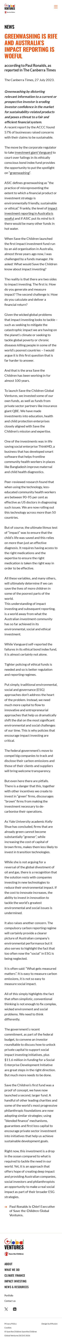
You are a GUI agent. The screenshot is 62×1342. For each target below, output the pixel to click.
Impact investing (15, 1281)
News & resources (16, 1287)
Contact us (10, 1300)
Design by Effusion (49, 1323)
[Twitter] (6, 1309)
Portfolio (8, 1295)
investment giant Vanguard (33, 152)
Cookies (7, 1327)
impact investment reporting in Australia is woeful (30, 213)
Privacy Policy (10, 1323)
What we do (12, 1269)
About (8, 1264)
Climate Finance (14, 1275)
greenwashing (19, 173)
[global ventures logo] (9, 8)
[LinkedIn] (14, 1309)
